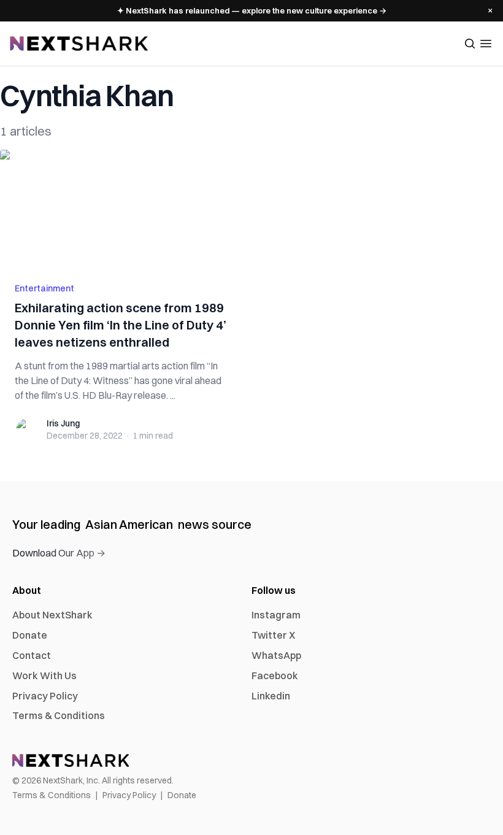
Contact (31, 655)
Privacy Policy (45, 696)
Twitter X (273, 635)
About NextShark (52, 615)
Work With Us (44, 675)
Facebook (275, 675)
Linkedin (271, 696)
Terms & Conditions (58, 715)
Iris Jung (63, 423)
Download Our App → (59, 553)
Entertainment (44, 288)
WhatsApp (276, 655)
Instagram (276, 615)
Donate (29, 635)
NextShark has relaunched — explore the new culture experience (251, 10)
